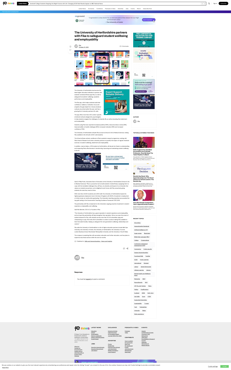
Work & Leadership (96, 336)
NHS (146, 282)
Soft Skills (137, 296)
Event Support (112, 352)
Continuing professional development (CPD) (140, 244)
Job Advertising (112, 349)
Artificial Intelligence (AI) (141, 230)
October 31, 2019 (84, 47)
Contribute (99, 8)
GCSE (136, 259)
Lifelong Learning (139, 270)
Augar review (138, 233)
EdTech (93, 332)
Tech (135, 307)
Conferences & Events (147, 332)
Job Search (94, 350)
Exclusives (91, 8)
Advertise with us (79, 353)
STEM (149, 296)
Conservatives (145, 240)
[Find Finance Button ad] (144, 86)
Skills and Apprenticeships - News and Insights (98, 241)
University (137, 310)
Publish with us (78, 351)
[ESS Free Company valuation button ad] (144, 40)
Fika (80, 45)
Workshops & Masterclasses (145, 344)
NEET (143, 279)
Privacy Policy (78, 354)
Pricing (110, 344)
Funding (148, 256)
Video (126, 332)
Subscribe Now (147, 8)
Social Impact (95, 339)
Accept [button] (224, 366)
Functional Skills (138, 256)
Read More (5, 367)
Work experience (139, 314)
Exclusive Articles (112, 331)
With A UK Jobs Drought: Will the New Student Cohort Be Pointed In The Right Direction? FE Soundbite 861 (60, 3)
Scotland (136, 293)
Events (133, 8)
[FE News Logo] (8, 3)
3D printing (137, 223)
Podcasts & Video (110, 8)
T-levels (146, 303)
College (136, 240)
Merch (139, 8)
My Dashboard (129, 346)
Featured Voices (112, 332)
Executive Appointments (97, 347)
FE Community (78, 349)
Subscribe (223, 3)
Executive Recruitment (97, 349)
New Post (127, 344)
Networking (145, 336)
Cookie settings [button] (213, 366)
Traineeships (143, 307)
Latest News (82, 8)
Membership (128, 350)
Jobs (127, 8)
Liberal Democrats (146, 266)
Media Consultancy (113, 350)
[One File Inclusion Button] (144, 55)
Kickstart (146, 263)
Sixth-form (150, 293)
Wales (144, 310)
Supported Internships (140, 300)
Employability (94, 334)
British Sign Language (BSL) (141, 237)
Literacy (148, 270)
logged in (89, 279)
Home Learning (144, 259)
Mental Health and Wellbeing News (142, 274)
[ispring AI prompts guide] (87, 170)
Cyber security (147, 249)
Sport (143, 296)
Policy (150, 286)
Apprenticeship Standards (141, 226)
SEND (143, 293)
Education (94, 331)
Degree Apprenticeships (141, 252)
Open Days (144, 337)
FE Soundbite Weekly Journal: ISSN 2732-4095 (115, 335)
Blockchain (147, 233)
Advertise (120, 8)
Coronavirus (137, 249)
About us (76, 346)
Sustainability (138, 303)
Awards (144, 331)
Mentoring (137, 279)
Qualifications (144, 289)
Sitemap (76, 356)
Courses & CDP (146, 334)
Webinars (144, 342)
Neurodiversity (138, 282)
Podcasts (127, 331)
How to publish (129, 341)
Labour (136, 266)
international (137, 263)
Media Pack (111, 346)
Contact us (77, 348)
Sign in (215, 3)
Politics (136, 289)
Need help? (128, 352)
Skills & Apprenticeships (97, 337)
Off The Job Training (140, 286)
